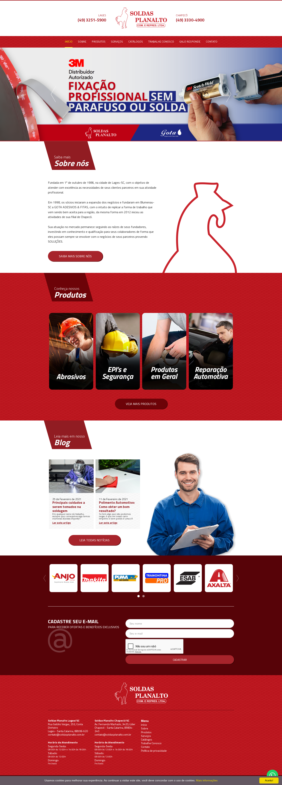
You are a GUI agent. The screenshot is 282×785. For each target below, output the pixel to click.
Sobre (82, 41)
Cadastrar (180, 660)
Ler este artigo (61, 522)
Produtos (99, 41)
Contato (211, 41)
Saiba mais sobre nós (75, 256)
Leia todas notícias (94, 540)
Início (69, 41)
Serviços (117, 41)
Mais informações (207, 780)
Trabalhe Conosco (161, 41)
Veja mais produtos (141, 404)
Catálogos (135, 41)
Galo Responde (189, 41)
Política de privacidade (154, 751)
